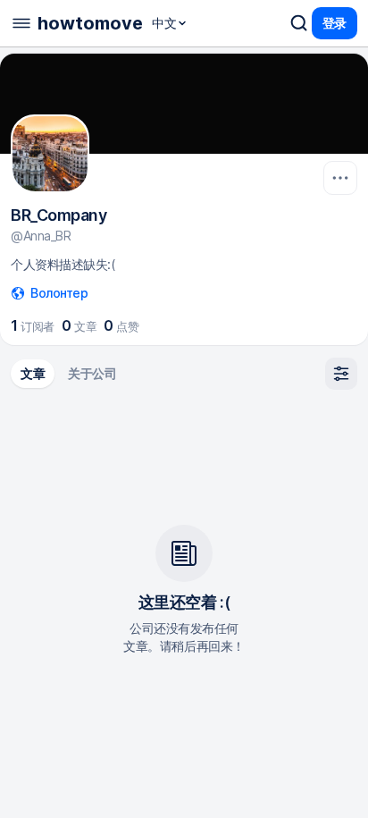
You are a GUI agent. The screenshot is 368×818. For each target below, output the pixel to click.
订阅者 (32, 325)
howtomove (90, 23)
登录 (334, 22)
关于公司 (92, 373)
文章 (33, 373)
